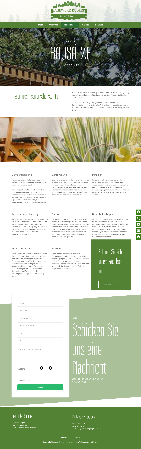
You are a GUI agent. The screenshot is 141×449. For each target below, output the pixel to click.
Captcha (21, 368)
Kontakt (99, 25)
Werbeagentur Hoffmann (88, 442)
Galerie (85, 25)
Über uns (53, 25)
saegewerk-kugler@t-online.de (89, 429)
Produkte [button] (68, 25)
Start (40, 25)
